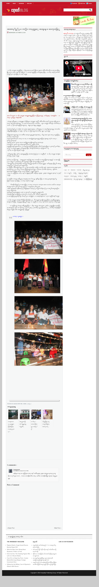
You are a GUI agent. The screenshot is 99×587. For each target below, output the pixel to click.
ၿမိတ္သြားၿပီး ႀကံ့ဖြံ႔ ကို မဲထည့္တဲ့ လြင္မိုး (82, 107)
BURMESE (21, 3)
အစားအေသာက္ (68, 179)
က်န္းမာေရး (86, 170)
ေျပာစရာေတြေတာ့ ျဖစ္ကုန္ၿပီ (72, 95)
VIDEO (14, 3)
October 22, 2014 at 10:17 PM (20, 470)
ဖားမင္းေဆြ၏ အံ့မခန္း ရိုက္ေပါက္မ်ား (82, 133)
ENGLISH (29, 3)
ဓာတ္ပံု (75, 173)
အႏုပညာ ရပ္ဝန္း (78, 179)
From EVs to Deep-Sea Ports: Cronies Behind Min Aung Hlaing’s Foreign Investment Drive (17, 560)
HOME (8, 3)
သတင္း (29, 403)
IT (68, 170)
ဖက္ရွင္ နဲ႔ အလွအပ (83, 173)
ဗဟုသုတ (66, 176)
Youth (79, 170)
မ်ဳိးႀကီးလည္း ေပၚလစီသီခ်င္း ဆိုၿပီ (82, 84)
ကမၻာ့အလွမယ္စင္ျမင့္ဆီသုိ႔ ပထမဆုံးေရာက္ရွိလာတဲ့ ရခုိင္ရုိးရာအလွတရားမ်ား (82, 120)
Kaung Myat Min (18, 403)
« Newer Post (10, 528)
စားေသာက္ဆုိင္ (68, 173)
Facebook (74, 3)
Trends (73, 170)
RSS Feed (82, 3)
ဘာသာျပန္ (73, 176)
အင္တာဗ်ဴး (86, 176)
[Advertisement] (34, 49)
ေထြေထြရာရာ (88, 179)
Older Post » (57, 528)
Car (65, 170)
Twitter (90, 3)
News (25, 403)
